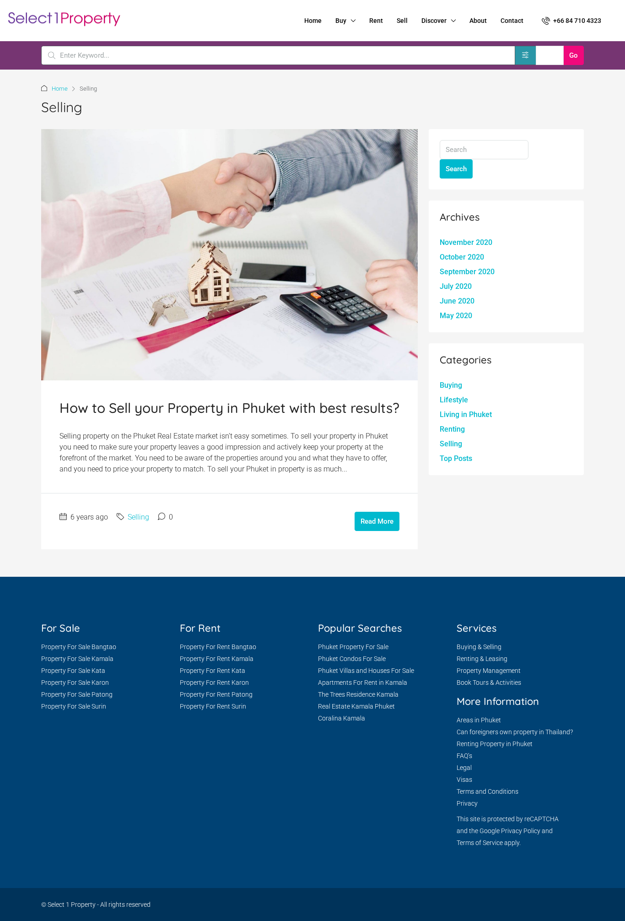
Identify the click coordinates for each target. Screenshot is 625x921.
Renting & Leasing (482, 658)
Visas (464, 779)
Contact (512, 20)
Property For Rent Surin (213, 706)
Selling (138, 517)
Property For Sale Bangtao (78, 646)
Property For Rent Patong (216, 694)
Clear (550, 55)
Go (573, 55)
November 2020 (466, 242)
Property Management (489, 670)
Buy (340, 20)
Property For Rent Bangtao (218, 646)
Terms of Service (480, 842)
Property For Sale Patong (77, 694)
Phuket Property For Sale (353, 646)
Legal (464, 767)
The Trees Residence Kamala (358, 694)
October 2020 (462, 257)
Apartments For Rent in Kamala (362, 682)
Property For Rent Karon (214, 682)
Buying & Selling (479, 646)
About (478, 20)
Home (313, 20)
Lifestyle (454, 399)
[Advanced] (525, 55)
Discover (434, 20)
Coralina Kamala (341, 718)
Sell (402, 20)
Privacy (467, 803)
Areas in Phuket (479, 720)
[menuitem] (571, 20)
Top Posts (456, 458)
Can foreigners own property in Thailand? (515, 732)
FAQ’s (464, 755)
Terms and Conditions (487, 791)
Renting (452, 429)
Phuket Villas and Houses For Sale (366, 670)
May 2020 (456, 315)
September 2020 (467, 271)
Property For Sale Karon (75, 682)
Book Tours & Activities (489, 682)
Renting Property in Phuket (495, 744)
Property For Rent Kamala (216, 658)
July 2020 (456, 286)
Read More (377, 521)
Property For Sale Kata (73, 670)
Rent (376, 20)
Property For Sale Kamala (77, 658)
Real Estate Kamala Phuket (356, 706)
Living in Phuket (466, 414)
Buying (451, 385)
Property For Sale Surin (73, 706)
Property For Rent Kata (212, 670)
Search (456, 169)
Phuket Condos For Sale (352, 658)
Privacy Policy (520, 830)
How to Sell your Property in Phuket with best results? (229, 408)
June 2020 (457, 301)
